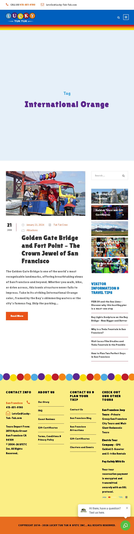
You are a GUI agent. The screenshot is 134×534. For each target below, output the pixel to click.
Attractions (32, 230)
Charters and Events (82, 447)
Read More (17, 315)
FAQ (40, 410)
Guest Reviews (46, 419)
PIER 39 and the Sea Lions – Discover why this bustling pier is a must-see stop (108, 305)
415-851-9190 (27, 4)
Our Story (43, 402)
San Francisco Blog (80, 418)
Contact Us (76, 409)
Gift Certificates (48, 427)
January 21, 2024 (35, 224)
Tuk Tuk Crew (60, 224)
